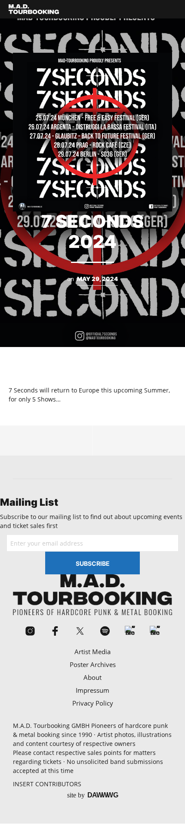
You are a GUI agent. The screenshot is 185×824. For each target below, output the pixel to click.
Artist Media (92, 651)
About (92, 677)
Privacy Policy (92, 703)
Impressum (92, 690)
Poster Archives (93, 664)
